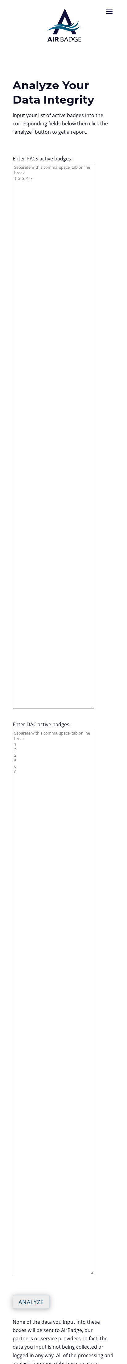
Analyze (31, 1302)
